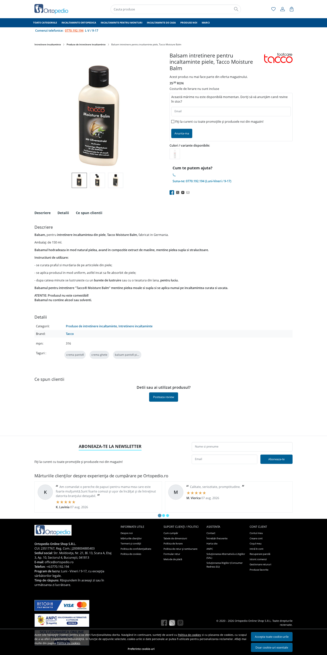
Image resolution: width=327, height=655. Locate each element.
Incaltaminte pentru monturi (121, 22)
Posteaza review (163, 397)
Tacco (70, 334)
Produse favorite (259, 569)
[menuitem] (79, 180)
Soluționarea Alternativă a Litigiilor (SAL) (225, 555)
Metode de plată (173, 559)
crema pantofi (75, 355)
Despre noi (127, 533)
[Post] (178, 192)
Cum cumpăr (171, 533)
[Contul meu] (282, 9)
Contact (210, 533)
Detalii (63, 212)
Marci (206, 22)
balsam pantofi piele (128, 355)
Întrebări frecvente (216, 538)
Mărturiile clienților (131, 538)
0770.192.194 (74, 30)
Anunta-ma (181, 133)
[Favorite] (273, 9)
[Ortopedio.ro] (56, 9)
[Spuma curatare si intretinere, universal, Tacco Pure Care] (174, 154)
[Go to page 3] (167, 515)
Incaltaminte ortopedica (79, 22)
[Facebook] (165, 623)
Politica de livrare (173, 543)
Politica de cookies (189, 635)
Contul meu (256, 533)
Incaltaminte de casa (161, 22)
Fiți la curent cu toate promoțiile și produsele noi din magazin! (219, 121)
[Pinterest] (181, 623)
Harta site (211, 543)
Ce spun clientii (89, 212)
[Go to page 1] (159, 515)
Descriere (42, 212)
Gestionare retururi (260, 564)
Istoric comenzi (258, 559)
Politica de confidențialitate (136, 549)
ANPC (209, 549)
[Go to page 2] (163, 515)
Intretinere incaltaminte (47, 44)
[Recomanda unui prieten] (189, 192)
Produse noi (188, 22)
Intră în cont (256, 549)
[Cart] (291, 9)
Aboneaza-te (276, 459)
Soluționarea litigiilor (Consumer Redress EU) (224, 564)
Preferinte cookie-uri (141, 649)
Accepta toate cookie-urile (272, 637)
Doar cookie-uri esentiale (271, 647)
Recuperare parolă (260, 554)
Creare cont (256, 538)
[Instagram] (173, 623)
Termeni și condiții (131, 543)
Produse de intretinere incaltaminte (86, 44)
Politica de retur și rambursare (180, 549)
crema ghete (99, 355)
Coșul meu (256, 543)
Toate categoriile (45, 22)
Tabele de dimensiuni (175, 538)
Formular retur (172, 554)
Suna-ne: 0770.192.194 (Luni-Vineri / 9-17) (202, 181)
